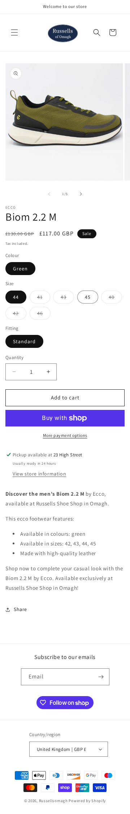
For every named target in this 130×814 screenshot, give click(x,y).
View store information (39, 473)
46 (44, 315)
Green (20, 268)
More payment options (65, 435)
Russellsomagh (53, 800)
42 (19, 315)
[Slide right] (81, 194)
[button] (14, 32)
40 (115, 298)
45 (88, 297)
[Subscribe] (101, 676)
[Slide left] (49, 194)
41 (43, 298)
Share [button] (20, 609)
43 (67, 298)
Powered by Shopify (87, 800)
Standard (24, 341)
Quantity (14, 357)
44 (16, 297)
